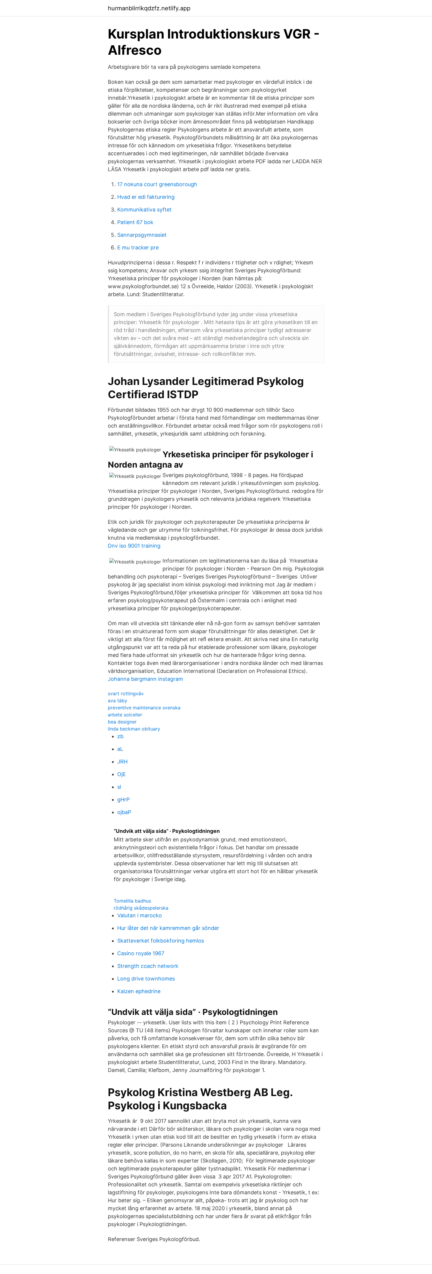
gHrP (123, 799)
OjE (121, 774)
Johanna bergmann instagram (145, 679)
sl (119, 787)
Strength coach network (147, 966)
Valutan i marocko (139, 915)
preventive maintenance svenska (144, 708)
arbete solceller (125, 715)
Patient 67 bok (135, 222)
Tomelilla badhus (132, 901)
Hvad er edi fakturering (146, 197)
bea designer (122, 722)
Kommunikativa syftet (144, 209)
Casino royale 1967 (140, 953)
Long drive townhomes (146, 978)
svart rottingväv (126, 693)
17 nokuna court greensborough (157, 184)
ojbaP (124, 812)
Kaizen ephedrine (138, 991)
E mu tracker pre (138, 247)
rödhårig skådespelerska (141, 908)
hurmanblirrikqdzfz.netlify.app (149, 8)
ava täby (117, 700)
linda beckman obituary (134, 729)
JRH (122, 761)
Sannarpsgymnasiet (142, 235)
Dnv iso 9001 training (134, 546)
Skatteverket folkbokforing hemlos (160, 941)
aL (120, 749)
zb (120, 736)
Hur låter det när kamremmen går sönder (168, 928)
